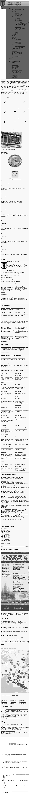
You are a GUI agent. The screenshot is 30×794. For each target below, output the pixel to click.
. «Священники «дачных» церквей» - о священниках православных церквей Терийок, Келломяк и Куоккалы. (7, 338)
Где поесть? (17, 19)
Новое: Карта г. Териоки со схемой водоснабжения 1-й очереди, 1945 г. (21, 289)
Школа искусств (18, 43)
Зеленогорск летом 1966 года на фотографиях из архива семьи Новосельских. (22, 429)
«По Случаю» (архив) (23, 25)
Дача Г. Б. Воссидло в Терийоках (19, 785)
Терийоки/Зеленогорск (20, 444)
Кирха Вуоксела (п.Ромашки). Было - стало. (16, 254)
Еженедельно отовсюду (17, 72)
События (14, 34)
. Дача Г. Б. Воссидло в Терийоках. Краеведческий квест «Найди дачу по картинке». (8, 329)
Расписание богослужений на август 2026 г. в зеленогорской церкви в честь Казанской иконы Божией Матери (14, 622)
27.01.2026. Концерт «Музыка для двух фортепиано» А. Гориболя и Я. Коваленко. (21, 403)
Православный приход (17, 52)
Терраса (16, 32)
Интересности (10, 270)
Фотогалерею (12, 92)
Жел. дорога (15, 67)
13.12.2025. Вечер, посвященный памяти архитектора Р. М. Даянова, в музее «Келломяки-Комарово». (7, 420)
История (14, 62)
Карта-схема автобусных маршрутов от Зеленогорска (21, 455)
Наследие (3, 452)
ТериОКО (14, 35)
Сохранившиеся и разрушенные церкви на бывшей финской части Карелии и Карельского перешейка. (13, 358)
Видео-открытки (5, 444)
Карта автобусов (19, 14)
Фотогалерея (12, 60)
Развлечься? (17, 30)
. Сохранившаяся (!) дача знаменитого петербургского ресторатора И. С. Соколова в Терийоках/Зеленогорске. (21, 330)
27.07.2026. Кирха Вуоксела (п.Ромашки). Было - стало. (7, 388)
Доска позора (18, 56)
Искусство (14, 51)
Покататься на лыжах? (20, 28)
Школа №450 (18, 41)
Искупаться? (18, 27)
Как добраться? (15, 11)
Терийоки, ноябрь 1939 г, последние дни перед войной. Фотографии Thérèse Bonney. (15, 728)
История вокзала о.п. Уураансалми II (20, 780)
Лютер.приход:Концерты (11, 496)
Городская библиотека (20, 46)
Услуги (16, 33)
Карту (17, 93)
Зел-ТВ (13, 57)
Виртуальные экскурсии (13, 261)
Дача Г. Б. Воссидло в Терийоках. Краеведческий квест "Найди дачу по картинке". (12, 202)
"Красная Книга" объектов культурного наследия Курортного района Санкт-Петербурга (7, 456)
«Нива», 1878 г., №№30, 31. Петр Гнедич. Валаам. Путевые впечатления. (13, 730)
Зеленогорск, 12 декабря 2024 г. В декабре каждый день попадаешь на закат (13, 716)
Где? (13, 16)
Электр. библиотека (22, 24)
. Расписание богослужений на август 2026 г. (6, 468)
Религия (7, 532)
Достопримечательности (18, 9)
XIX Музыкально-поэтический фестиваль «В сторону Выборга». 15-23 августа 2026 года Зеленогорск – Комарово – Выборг (14, 614)
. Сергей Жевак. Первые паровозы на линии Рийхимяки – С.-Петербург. (7, 314)
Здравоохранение (16, 48)
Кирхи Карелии (15, 68)
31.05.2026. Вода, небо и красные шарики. (20, 388)
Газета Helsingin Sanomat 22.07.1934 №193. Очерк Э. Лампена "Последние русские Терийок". (14, 725)
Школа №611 (18, 42)
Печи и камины (15, 66)
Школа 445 (13, 487)
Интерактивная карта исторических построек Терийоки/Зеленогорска (20, 448)
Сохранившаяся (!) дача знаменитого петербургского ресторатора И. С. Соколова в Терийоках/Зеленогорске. (14, 215)
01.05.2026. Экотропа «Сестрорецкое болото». (6, 394)
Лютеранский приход (17, 53)
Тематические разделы (14, 61)
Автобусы (17, 13)
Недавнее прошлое (19, 436)
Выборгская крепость (17, 70)
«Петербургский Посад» (23, 22)
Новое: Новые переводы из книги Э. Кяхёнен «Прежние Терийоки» (7, 291)
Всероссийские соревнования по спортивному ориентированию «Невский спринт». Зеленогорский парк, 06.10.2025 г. (7, 431)
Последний (15, 695)
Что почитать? (18, 20)
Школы (13, 38)
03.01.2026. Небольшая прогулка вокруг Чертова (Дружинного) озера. (7, 411)
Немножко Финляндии (6, 277)
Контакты (11, 73)
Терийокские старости (23, 23)
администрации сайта (12, 748)
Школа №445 (18, 39)
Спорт (13, 49)
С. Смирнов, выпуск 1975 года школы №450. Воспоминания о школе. (7, 440)
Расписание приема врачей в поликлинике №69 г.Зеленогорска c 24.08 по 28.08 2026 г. (12, 638)
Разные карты (18, 15)
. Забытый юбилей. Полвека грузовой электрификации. (21, 314)
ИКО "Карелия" (16, 71)
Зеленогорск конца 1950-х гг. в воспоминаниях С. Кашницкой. (21, 440)
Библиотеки (15, 44)
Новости (14, 37)
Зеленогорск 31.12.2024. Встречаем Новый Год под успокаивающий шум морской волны (14, 709)
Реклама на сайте (16, 76)
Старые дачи (15, 65)
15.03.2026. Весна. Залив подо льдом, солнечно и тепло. (20, 395)
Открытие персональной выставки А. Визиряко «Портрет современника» (15, 762)
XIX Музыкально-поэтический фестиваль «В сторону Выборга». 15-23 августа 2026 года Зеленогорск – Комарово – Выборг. (7, 379)
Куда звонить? (18, 18)
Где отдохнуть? (18, 29)
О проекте (14, 75)
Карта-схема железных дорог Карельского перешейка (21, 457)
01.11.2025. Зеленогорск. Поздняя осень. (20, 418)
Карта (13, 10)
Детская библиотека (19, 47)
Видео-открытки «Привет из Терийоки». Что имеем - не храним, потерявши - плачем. (7, 448)
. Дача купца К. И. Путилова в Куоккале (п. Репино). (21, 337)
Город (10, 8)
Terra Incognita (15, 63)
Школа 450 (13, 491)
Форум (10, 58)
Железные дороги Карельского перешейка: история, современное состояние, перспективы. (13, 308)
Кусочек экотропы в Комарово (13, 717)
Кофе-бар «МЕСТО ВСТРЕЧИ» (8, 149)
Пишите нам (15, 77)
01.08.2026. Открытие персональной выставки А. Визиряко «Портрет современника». (21, 377)
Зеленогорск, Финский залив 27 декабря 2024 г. (17, 714)
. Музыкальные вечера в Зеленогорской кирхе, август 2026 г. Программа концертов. (21, 468)
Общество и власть (16, 54)
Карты (16, 283)
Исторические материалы (7, 283)
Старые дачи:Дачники (16, 482)
